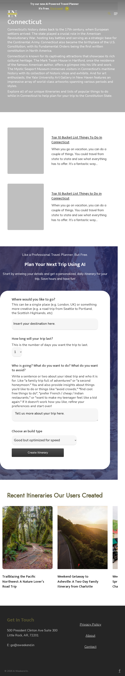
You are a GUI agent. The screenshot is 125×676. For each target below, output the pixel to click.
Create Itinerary (38, 452)
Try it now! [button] (56, 8)
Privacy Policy (90, 624)
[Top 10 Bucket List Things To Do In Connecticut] (25, 150)
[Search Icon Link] (109, 14)
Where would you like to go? (33, 299)
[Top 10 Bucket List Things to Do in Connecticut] (25, 207)
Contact (90, 646)
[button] (116, 13)
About (90, 635)
